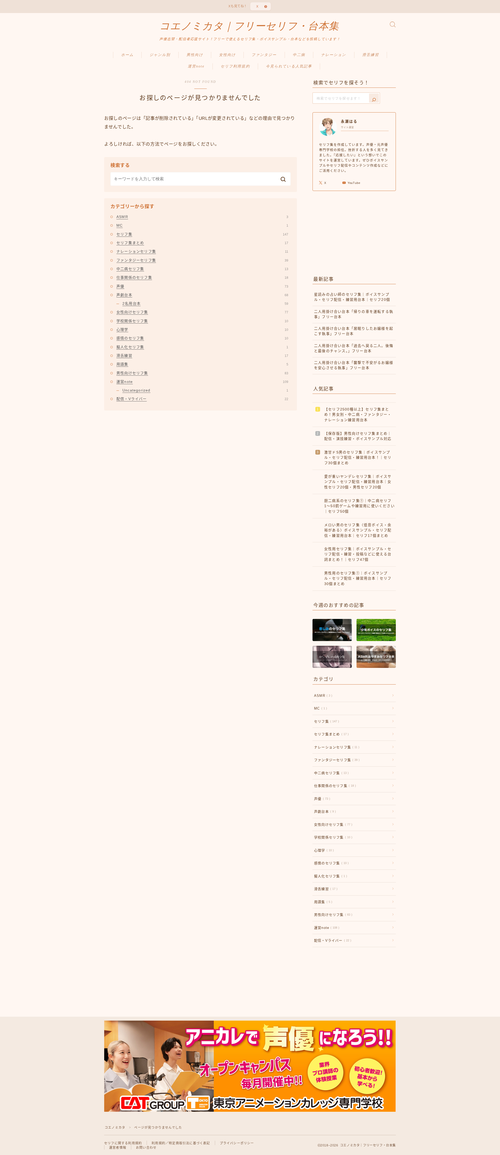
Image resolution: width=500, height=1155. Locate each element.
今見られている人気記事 (289, 66)
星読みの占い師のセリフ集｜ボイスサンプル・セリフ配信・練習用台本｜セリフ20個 (352, 297)
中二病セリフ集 (202, 269)
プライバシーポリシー (237, 1143)
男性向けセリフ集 (202, 373)
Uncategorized (205, 390)
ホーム (127, 55)
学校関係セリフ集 (202, 321)
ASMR (202, 217)
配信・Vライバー (202, 399)
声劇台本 (202, 295)
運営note (196, 66)
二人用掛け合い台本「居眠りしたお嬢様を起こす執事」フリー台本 (353, 331)
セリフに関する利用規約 (123, 1143)
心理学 (202, 329)
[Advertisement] (354, 232)
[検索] (374, 98)
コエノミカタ (115, 1127)
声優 (202, 286)
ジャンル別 (160, 55)
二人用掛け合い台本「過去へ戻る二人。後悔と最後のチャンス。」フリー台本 (353, 348)
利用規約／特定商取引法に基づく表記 (181, 1143)
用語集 (202, 364)
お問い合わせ (146, 1148)
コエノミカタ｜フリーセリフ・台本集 (249, 26)
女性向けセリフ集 (202, 312)
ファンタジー (264, 55)
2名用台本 (205, 303)
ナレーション (333, 55)
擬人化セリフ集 (202, 347)
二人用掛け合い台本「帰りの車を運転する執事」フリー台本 (353, 314)
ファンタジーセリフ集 (202, 260)
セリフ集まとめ (202, 243)
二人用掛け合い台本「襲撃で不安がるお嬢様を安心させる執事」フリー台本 (353, 365)
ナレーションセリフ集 (202, 251)
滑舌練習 (370, 55)
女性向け (227, 55)
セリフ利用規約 (235, 66)
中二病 (299, 55)
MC (202, 225)
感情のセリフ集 (202, 338)
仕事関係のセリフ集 (202, 277)
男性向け (194, 55)
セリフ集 (202, 234)
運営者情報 (117, 1148)
